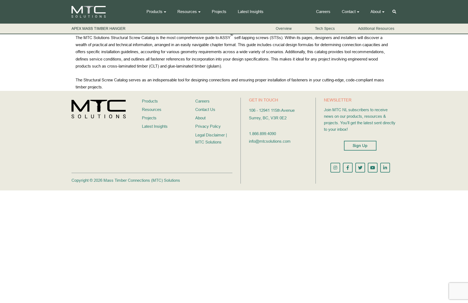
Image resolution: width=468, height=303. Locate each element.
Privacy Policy (208, 126)
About (375, 11)
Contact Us (205, 109)
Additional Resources (376, 28)
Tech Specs (325, 28)
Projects (219, 11)
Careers (323, 11)
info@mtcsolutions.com (270, 141)
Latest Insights (251, 11)
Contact (349, 11)
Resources (187, 11)
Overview (284, 28)
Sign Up (360, 145)
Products (154, 11)
